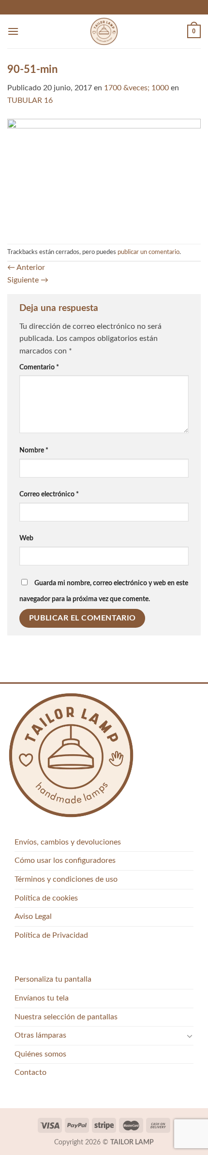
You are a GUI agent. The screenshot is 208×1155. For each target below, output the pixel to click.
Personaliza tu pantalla (53, 979)
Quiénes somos (40, 1054)
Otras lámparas (40, 1035)
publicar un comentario (148, 252)
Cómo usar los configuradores (65, 860)
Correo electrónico (49, 494)
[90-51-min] (104, 175)
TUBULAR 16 (30, 100)
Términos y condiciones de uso (66, 879)
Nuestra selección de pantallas (66, 1017)
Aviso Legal (33, 916)
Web (26, 538)
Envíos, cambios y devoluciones (68, 842)
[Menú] (13, 31)
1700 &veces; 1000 (136, 88)
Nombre (33, 450)
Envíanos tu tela (42, 998)
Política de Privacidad (51, 935)
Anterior (26, 267)
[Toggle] (189, 1036)
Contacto (30, 1072)
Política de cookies (46, 898)
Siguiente (27, 280)
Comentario (39, 367)
